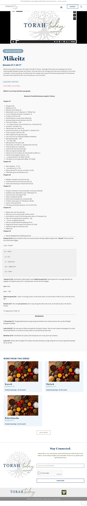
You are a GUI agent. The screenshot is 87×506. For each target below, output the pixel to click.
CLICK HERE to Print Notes (11, 86)
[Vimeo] (64, 492)
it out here (63, 1)
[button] (61, 7)
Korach (8, 384)
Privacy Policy (56, 499)
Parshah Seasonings (13, 51)
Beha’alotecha (12, 418)
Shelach (50, 384)
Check (59, 1)
